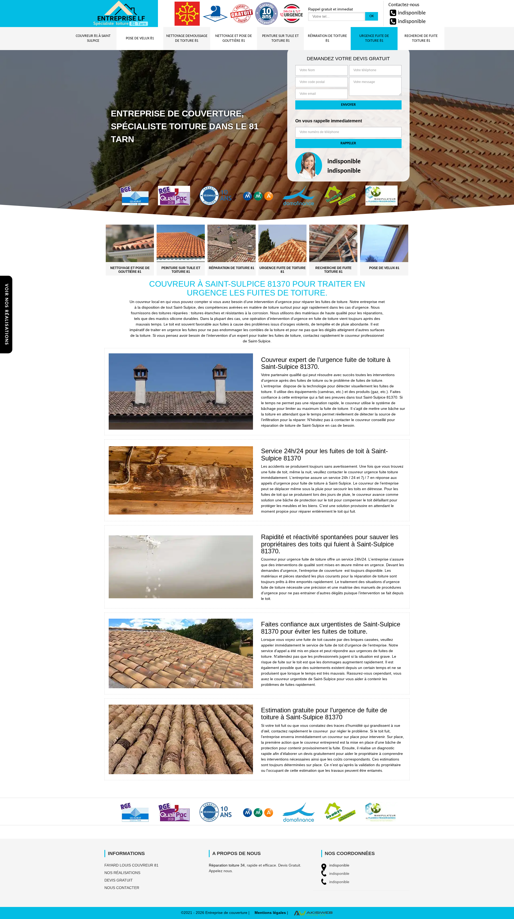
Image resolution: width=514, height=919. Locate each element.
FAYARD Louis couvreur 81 (131, 865)
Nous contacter (121, 888)
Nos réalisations (122, 873)
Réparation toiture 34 (227, 865)
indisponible (412, 13)
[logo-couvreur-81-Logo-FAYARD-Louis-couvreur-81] (120, 13)
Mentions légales (270, 912)
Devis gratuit (118, 880)
